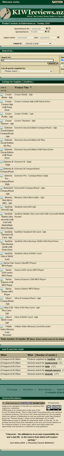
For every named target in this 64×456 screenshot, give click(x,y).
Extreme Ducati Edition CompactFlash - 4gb (36, 128)
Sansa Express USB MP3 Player (30, 279)
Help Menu (28, 389)
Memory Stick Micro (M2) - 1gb (29, 197)
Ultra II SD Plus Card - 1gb (27, 307)
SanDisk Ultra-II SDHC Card (28, 253)
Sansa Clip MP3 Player (26, 263)
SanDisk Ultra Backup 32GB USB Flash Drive (37, 241)
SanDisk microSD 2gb (25, 207)
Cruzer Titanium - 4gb (25, 121)
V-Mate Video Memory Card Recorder (33, 326)
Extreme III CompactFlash (27, 169)
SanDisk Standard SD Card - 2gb (30, 232)
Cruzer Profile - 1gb (24, 114)
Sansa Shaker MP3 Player (27, 289)
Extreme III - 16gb (23, 162)
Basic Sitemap (45, 389)
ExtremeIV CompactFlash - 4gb (30, 188)
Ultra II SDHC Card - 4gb (26, 317)
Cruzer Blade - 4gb (24, 94)
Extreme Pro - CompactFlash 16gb (31, 176)
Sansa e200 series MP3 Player (29, 270)
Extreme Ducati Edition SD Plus (30, 140)
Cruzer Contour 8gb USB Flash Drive (32, 101)
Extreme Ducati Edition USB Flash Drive (34, 149)
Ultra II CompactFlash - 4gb (28, 298)
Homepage (12, 389)
